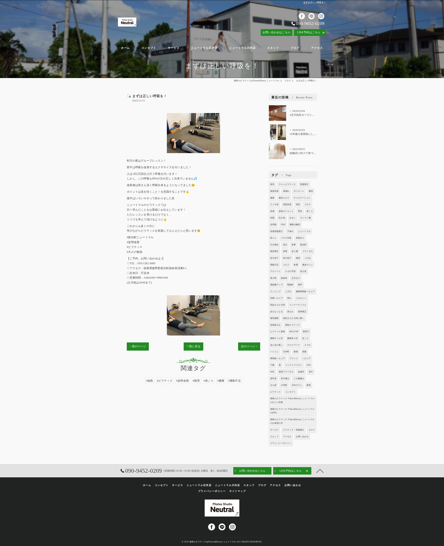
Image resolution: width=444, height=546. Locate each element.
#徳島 (149, 380)
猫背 (298, 258)
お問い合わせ (302, 436)
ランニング (275, 291)
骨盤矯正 (304, 184)
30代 (308, 365)
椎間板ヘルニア (277, 358)
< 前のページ (138, 346)
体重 (296, 265)
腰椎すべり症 (276, 338)
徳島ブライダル (286, 372)
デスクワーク (293, 345)
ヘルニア (306, 358)
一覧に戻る (193, 346)
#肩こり (209, 380)
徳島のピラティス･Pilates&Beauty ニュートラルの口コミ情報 (292, 400)
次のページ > (249, 346)
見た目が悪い (276, 345)
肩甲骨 (273, 378)
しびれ (288, 291)
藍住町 (303, 244)
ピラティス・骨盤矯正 (293, 430)
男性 (300, 211)
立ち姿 (273, 385)
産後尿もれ (275, 325)
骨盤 (304, 351)
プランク (293, 358)
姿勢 (285, 251)
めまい (292, 218)
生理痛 (273, 224)
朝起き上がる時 (277, 305)
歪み (285, 244)
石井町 (286, 351)
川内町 (284, 385)
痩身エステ (284, 198)
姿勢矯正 (302, 311)
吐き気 (282, 218)
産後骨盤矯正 (276, 231)
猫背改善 (274, 191)
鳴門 (300, 284)
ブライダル (307, 251)
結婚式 (301, 372)
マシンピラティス (287, 184)
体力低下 (287, 258)
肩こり (309, 211)
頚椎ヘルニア (276, 298)
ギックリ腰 (305, 218)
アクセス (287, 436)
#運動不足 (234, 380)
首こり (305, 338)
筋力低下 (274, 258)
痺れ (289, 298)
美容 (298, 204)
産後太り (300, 238)
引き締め (274, 244)
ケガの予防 (290, 271)
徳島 (308, 385)
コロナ (307, 204)
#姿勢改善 (182, 380)
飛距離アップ (276, 284)
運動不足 (274, 265)
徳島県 (284, 278)
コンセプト (290, 392)
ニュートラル (304, 231)
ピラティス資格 (277, 331)
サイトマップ (237, 491)
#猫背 (196, 380)
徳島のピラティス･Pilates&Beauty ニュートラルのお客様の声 (292, 421)
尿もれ (290, 311)
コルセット (301, 298)
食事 (294, 244)
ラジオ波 (274, 204)
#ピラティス (164, 380)
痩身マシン (307, 265)
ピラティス (275, 392)
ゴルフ (286, 265)
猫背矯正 (274, 251)
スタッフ (274, 436)
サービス (274, 430)
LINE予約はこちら (309, 32)
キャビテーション (302, 198)
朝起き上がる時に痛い (293, 318)
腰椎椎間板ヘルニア (305, 291)
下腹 (272, 365)
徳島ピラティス (292, 325)
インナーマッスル (297, 305)
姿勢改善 (287, 204)
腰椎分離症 (295, 224)
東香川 (306, 331)
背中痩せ (285, 378)
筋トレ (273, 238)
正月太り (296, 278)
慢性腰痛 (274, 318)
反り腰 (295, 251)
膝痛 (296, 351)
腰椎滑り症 (292, 338)
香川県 (273, 278)
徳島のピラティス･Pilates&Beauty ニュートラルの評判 (292, 411)
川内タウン (297, 385)
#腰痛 (220, 380)
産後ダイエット (286, 211)
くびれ (307, 258)
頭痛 (272, 218)
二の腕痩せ (299, 378)
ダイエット (299, 191)
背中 (311, 372)
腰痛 (272, 198)
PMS (283, 224)
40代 (272, 372)
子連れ (290, 231)
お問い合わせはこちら (276, 32)
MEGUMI (293, 331)
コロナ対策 (286, 238)
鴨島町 (290, 284)
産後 (272, 211)
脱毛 (272, 184)
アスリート (275, 271)
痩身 (311, 191)
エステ (312, 430)
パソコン (274, 351)
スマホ (307, 345)
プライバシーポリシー (280, 443)
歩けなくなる (276, 311)
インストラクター (293, 365)
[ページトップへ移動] (320, 470)
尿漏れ (286, 191)
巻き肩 (303, 271)
